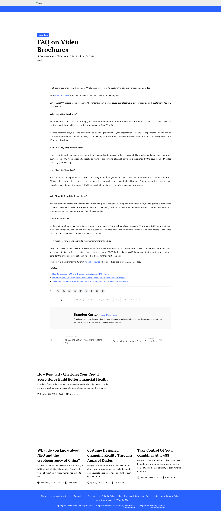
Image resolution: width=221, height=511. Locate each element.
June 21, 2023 (146, 477)
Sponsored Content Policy (167, 496)
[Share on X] (64, 291)
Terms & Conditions (103, 500)
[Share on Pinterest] (80, 291)
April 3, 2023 (96, 482)
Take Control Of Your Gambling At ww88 (155, 453)
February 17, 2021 (68, 56)
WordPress (130, 505)
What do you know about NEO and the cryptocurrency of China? (58, 455)
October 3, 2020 (47, 482)
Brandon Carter (47, 56)
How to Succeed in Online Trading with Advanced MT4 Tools (80, 274)
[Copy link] (102, 291)
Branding (43, 35)
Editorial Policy (108, 496)
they (117, 299)
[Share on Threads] (97, 291)
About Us (45, 496)
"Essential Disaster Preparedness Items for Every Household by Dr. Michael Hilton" (91, 281)
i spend (91, 299)
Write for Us (122, 500)
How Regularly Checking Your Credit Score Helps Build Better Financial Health (89, 277)
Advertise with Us (61, 496)
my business (105, 299)
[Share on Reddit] (86, 291)
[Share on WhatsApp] (75, 291)
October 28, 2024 (48, 394)
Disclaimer (93, 496)
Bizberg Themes (157, 505)
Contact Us (79, 496)
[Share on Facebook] (58, 291)
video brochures (130, 299)
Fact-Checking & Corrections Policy (135, 496)
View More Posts (109, 315)
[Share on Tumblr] (91, 291)
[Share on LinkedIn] (69, 291)
